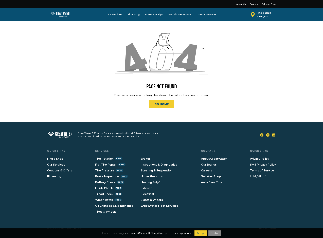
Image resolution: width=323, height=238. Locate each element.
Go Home (161, 104)
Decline (214, 233)
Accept (200, 233)
